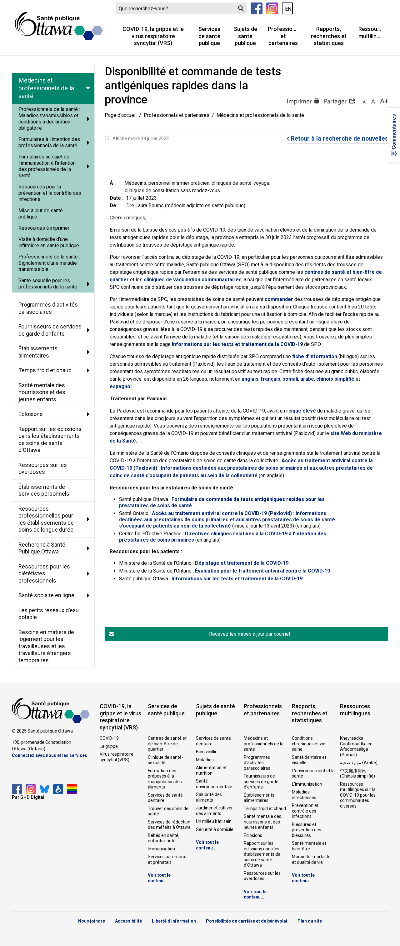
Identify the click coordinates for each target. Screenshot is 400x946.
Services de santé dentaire (165, 798)
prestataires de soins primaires (156, 540)
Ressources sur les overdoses (262, 876)
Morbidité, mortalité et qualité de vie (311, 859)
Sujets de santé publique (245, 36)
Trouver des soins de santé (168, 811)
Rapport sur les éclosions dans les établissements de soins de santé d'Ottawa (262, 854)
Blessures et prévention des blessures (306, 830)
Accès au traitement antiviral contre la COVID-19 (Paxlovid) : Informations (239, 513)
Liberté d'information (174, 920)
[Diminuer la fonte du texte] (365, 101)
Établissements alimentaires (259, 798)
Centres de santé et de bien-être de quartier (167, 744)
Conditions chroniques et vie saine (308, 744)
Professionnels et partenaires (286, 36)
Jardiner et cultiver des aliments (214, 810)
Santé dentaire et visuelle (309, 760)
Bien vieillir (206, 751)
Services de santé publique (209, 36)
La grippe (109, 746)
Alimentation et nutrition (211, 770)
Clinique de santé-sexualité (165, 760)
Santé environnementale (214, 783)
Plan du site (310, 920)
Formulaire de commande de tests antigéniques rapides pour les (248, 499)
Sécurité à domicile (214, 829)
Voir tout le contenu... (159, 878)
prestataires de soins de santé (155, 505)
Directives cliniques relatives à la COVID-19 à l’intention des (255, 534)
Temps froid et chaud (265, 808)
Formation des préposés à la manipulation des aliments (165, 779)
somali (290, 379)
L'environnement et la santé (313, 773)
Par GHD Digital (28, 797)
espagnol (121, 386)
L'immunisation (307, 784)
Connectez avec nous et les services (49, 755)
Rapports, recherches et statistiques (329, 36)
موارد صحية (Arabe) (359, 762)
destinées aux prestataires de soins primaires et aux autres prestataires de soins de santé (227, 520)
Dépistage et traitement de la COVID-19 (241, 563)
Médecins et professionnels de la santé (263, 744)
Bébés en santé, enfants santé (163, 838)
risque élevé (301, 411)
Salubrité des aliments (209, 797)
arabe (307, 379)
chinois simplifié (335, 379)
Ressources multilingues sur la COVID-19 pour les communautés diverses (358, 795)
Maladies (205, 759)
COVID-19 (109, 738)
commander (279, 299)
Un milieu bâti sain (214, 821)
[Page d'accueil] (58, 26)
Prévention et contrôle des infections (305, 811)
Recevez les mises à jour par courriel (249, 634)
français (270, 379)
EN (288, 9)
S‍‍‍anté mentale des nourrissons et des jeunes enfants (262, 822)
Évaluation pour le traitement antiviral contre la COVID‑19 (262, 571)
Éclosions (253, 835)
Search (241, 8)
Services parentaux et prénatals (167, 859)
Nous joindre (91, 920)
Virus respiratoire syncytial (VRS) (116, 757)
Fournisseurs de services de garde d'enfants (261, 781)
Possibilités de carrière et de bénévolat (247, 920)
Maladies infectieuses (304, 794)
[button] (339, 101)
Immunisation (161, 848)
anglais (250, 379)
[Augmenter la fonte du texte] (373, 101)
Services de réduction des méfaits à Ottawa (169, 824)
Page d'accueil (121, 115)
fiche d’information (314, 356)
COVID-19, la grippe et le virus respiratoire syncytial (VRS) (153, 36)
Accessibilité (128, 920)
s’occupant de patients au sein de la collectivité (175, 526)
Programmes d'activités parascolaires (257, 763)
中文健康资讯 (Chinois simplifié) (357, 773)
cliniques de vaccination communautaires (193, 280)
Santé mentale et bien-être (309, 846)
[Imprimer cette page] (303, 101)
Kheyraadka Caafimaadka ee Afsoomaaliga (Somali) (356, 746)
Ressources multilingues (373, 32)
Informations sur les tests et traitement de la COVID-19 (237, 344)
